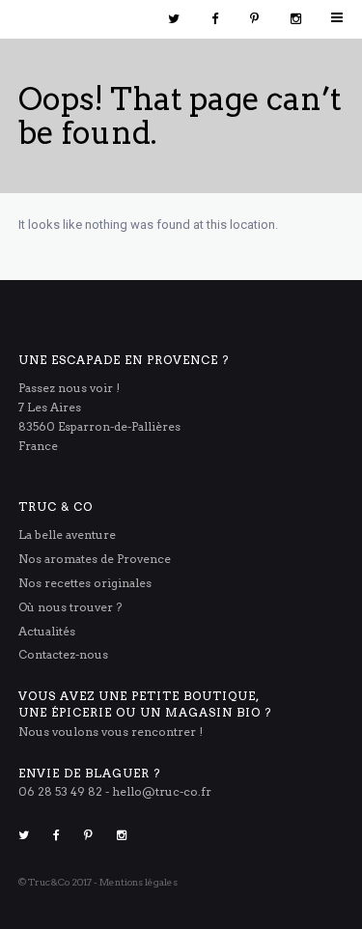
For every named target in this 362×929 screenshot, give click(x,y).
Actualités (46, 631)
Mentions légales (138, 881)
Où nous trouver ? (70, 607)
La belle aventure (67, 534)
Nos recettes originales (85, 583)
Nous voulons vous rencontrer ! (110, 731)
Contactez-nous (63, 654)
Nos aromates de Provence (94, 558)
